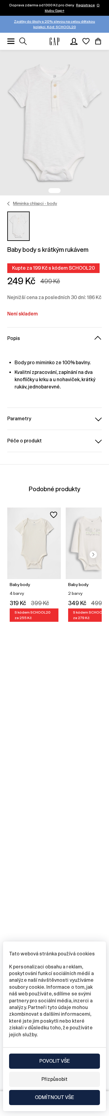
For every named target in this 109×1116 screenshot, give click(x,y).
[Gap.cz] (54, 41)
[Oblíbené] (86, 41)
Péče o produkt (24, 441)
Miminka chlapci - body (35, 203)
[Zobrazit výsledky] (23, 41)
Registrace (85, 5)
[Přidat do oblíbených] (53, 515)
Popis (13, 338)
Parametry (19, 418)
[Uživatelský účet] (74, 41)
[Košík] (98, 41)
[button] (93, 554)
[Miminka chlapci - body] (8, 204)
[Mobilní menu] (11, 41)
